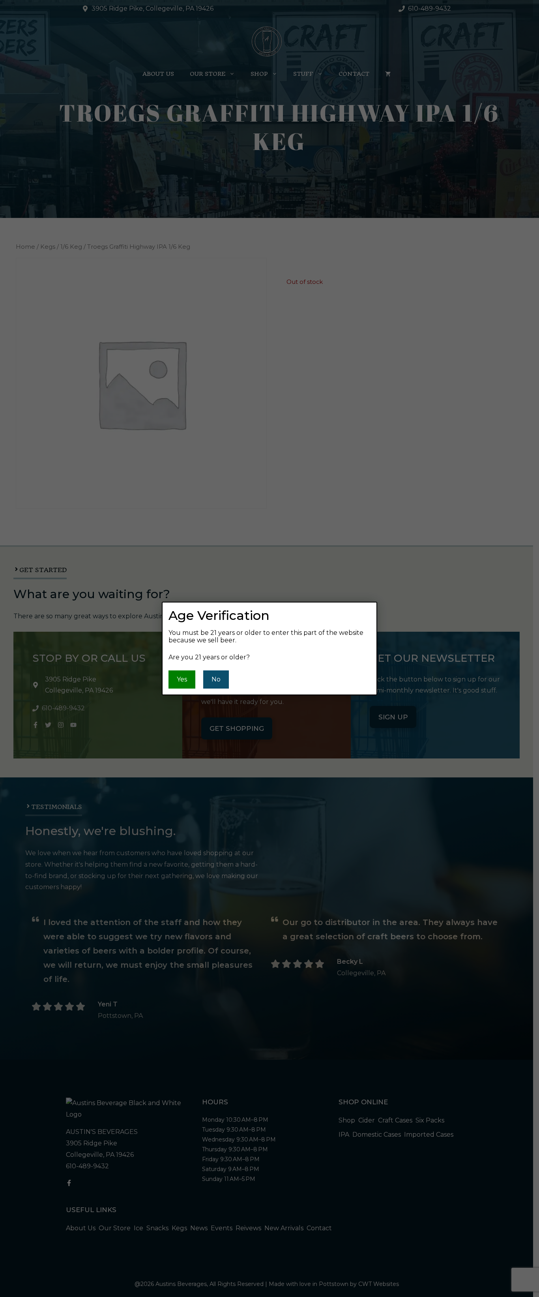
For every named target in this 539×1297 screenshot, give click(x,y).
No (216, 679)
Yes (182, 679)
